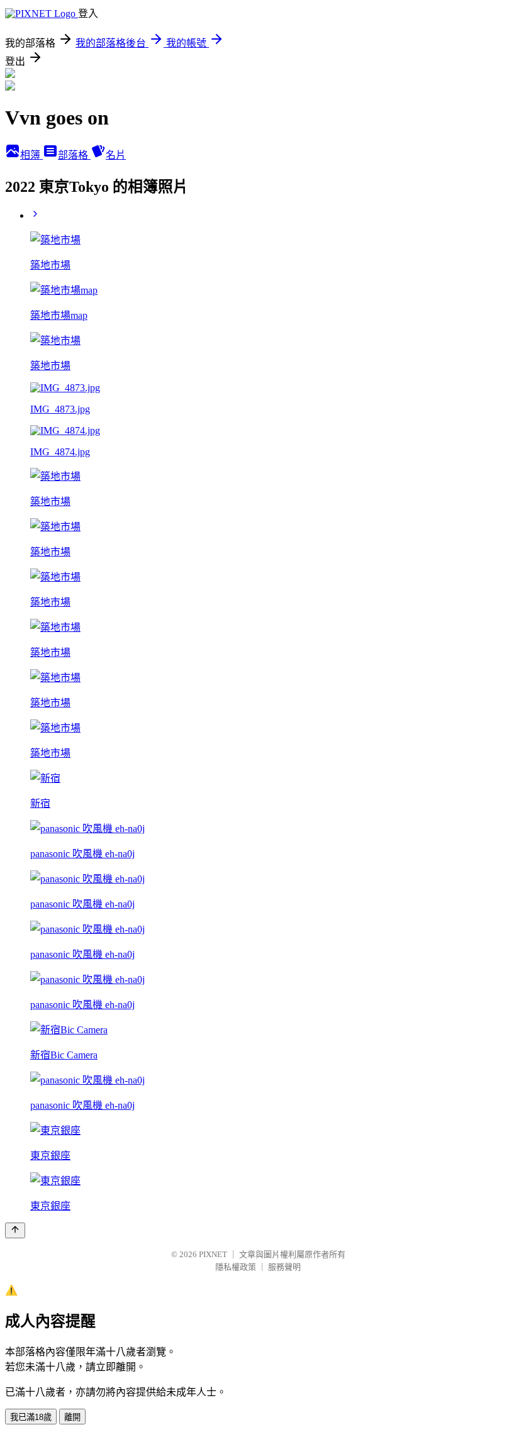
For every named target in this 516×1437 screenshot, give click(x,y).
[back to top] (15, 1230)
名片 (116, 155)
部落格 (74, 155)
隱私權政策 (235, 1267)
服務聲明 (284, 1267)
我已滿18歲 (31, 1417)
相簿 (31, 155)
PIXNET (213, 1254)
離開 (72, 1417)
